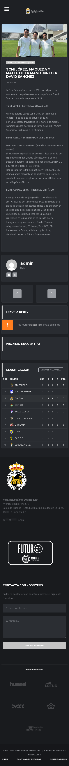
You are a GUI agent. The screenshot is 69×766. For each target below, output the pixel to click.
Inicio (5, 759)
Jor (42, 379)
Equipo (14, 379)
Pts (63, 379)
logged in (35, 324)
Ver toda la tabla (51, 370)
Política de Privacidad (29, 759)
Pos (5, 379)
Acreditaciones (58, 759)
